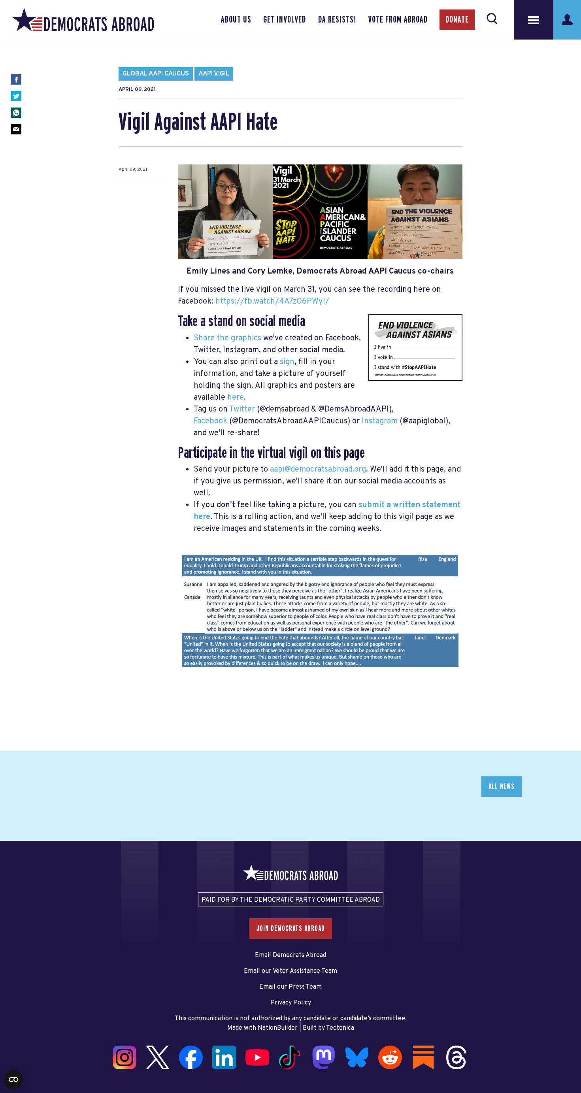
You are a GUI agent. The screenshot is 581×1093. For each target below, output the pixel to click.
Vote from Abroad (398, 20)
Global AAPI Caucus (156, 74)
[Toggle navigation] (533, 20)
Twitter (242, 409)
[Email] (16, 129)
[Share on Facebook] (16, 79)
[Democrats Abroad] (83, 19)
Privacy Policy (290, 1003)
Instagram (380, 421)
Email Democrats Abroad (290, 955)
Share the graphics (227, 338)
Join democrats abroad (291, 929)
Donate (457, 20)
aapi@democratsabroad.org (318, 469)
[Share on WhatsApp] (16, 112)
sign (287, 362)
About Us (236, 20)
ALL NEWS (502, 787)
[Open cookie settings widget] (13, 1079)
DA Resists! (337, 20)
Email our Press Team (290, 987)
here (235, 398)
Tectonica (340, 1028)
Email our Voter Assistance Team (290, 971)
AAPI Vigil (213, 74)
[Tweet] (16, 96)
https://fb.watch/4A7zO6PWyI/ (272, 301)
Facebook (210, 421)
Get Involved (284, 20)
